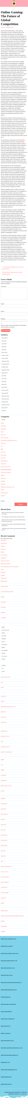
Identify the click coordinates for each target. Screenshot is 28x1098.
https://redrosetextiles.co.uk (8, 968)
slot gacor (3, 898)
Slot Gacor (3, 722)
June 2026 (4, 343)
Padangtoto (4, 926)
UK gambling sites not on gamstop (9, 566)
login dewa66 (4, 586)
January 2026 (5, 358)
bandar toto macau (5, 466)
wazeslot (3, 830)
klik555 (3, 647)
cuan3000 (3, 775)
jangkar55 (3, 558)
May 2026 (4, 346)
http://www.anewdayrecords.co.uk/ (9, 953)
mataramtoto (4, 835)
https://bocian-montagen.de (8, 1018)
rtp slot (3, 671)
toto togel (3, 607)
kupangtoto (4, 780)
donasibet (3, 602)
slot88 (2, 475)
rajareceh (3, 549)
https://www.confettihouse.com (8, 939)
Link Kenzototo (5, 892)
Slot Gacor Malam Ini (6, 866)
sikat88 (3, 481)
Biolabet (3, 612)
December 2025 (5, 361)
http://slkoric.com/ (5, 1062)
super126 (3, 540)
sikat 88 (3, 653)
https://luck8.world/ (5, 563)
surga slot (3, 696)
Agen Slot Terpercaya (6, 752)
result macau (4, 555)
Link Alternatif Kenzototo (7, 591)
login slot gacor (5, 882)
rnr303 (2, 791)
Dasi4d (3, 819)
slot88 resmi (4, 731)
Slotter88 (4, 638)
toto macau (4, 717)
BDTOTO (3, 712)
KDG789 (3, 572)
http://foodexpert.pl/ (5, 997)
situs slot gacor (5, 437)
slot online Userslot (6, 472)
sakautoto (3, 478)
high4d (3, 627)
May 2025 (4, 381)
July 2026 (4, 340)
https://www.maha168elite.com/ (9, 440)
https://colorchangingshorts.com (9, 1069)
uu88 (2, 569)
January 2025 (5, 393)
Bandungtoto (4, 845)
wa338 (3, 633)
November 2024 (5, 399)
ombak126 (3, 578)
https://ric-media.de (5, 1033)
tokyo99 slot (4, 543)
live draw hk (4, 656)
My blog (3, 419)
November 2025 (5, 364)
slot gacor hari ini (5, 560)
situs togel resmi (5, 630)
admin (11, 27)
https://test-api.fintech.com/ (7, 487)
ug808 (2, 770)
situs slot (3, 434)
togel (2, 431)
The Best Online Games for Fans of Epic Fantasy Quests (12, 273)
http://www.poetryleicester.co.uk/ (9, 960)
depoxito (3, 484)
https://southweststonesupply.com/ (9, 1055)
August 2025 (4, 372)
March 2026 (4, 352)
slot (2, 449)
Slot (2, 741)
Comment (4, 286)
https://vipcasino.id (5, 1026)
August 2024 (4, 407)
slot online (3, 426)
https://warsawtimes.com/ (7, 1040)
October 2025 (5, 367)
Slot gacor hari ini (5, 746)
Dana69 (3, 659)
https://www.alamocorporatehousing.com (11, 982)
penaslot (3, 850)
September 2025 (5, 369)
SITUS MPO (21, 140)
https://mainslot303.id (6, 1011)
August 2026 (4, 338)
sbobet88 (3, 429)
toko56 (2, 921)
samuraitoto (4, 644)
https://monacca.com (6, 785)
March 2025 (4, 387)
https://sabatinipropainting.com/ (9, 989)
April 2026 (4, 349)
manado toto (4, 840)
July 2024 (4, 410)
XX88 (2, 490)
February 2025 (5, 390)
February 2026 (5, 355)
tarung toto (3, 455)
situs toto (3, 443)
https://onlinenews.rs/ (6, 1084)
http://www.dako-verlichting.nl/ (8, 1004)
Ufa (2, 682)
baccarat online (5, 877)
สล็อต (2, 423)
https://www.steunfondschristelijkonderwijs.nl (12, 916)
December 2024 (5, 396)
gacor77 (3, 641)
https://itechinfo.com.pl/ (6, 975)
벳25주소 (3, 546)
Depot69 (4, 665)
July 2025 (4, 375)
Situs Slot (3, 824)
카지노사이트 (4, 871)
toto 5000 (3, 617)
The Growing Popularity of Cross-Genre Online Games (12, 267)
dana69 (3, 495)
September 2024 (5, 404)
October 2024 (5, 401)
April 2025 (4, 384)
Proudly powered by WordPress (13, 1092)
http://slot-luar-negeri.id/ (7, 946)
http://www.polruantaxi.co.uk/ (8, 706)
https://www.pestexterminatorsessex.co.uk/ (11, 1048)
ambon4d (3, 463)
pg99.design (4, 581)
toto (2, 446)
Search (3, 501)
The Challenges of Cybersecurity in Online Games (13, 516)
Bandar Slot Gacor (5, 677)
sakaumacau (4, 803)
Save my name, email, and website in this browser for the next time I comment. (13, 326)
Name (3, 304)
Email (3, 311)
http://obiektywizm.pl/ (6, 1077)
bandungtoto (4, 461)
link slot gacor (4, 492)
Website (3, 318)
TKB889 (3, 931)
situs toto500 (4, 650)
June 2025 (4, 378)
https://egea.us (4, 910)
